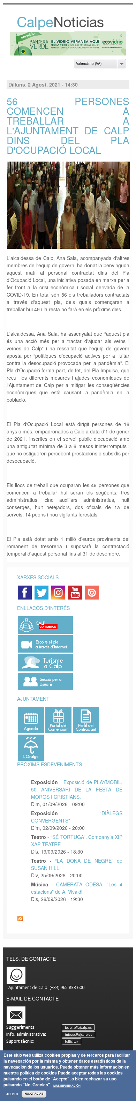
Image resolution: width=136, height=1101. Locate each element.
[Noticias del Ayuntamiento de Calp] (68, 28)
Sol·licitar (71, 1041)
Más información (67, 1085)
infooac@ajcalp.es (78, 1034)
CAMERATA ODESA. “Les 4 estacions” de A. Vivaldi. (76, 888)
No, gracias (34, 1093)
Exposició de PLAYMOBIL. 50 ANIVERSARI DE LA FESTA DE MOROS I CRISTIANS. (76, 789)
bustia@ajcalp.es (78, 1027)
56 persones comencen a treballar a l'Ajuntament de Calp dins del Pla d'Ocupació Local (68, 125)
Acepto (12, 1094)
